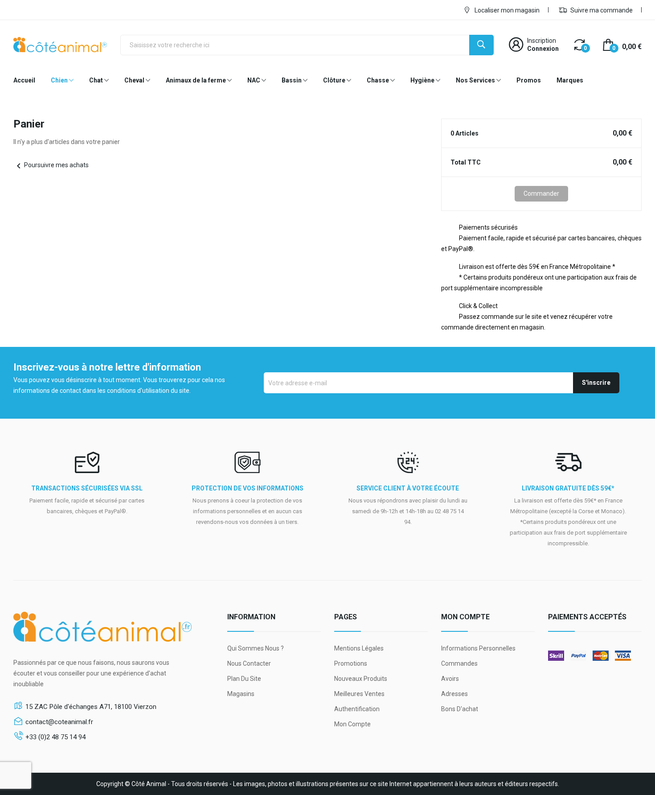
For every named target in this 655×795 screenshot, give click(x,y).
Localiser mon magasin (506, 10)
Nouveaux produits (360, 678)
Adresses (454, 693)
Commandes (459, 663)
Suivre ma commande (601, 10)
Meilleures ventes (359, 693)
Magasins (240, 693)
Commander (541, 193)
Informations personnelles (478, 648)
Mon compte (352, 724)
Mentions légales (359, 648)
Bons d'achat (459, 709)
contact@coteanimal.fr (59, 722)
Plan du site (244, 678)
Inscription (541, 40)
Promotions (350, 663)
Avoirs (450, 678)
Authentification (357, 709)
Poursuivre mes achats (51, 165)
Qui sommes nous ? (255, 648)
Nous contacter (249, 663)
